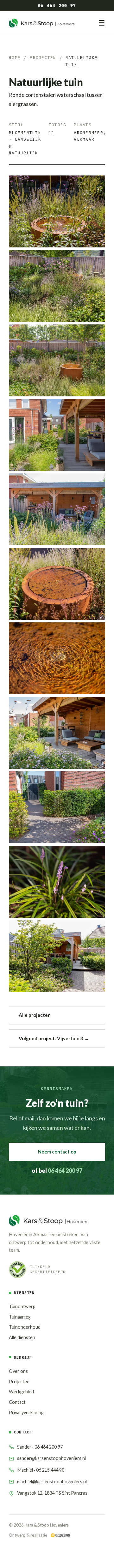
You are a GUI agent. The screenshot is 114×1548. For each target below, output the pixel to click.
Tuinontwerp (22, 1306)
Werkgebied (21, 1391)
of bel (57, 1170)
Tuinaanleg (20, 1317)
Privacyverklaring (26, 1412)
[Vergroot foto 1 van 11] (57, 211)
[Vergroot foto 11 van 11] (57, 956)
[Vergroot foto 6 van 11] (57, 584)
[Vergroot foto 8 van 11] (57, 733)
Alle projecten (35, 1015)
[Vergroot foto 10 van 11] (57, 882)
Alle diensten (22, 1337)
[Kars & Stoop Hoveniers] (41, 23)
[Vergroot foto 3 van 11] (57, 360)
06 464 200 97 (57, 5)
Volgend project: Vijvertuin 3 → (54, 1038)
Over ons (18, 1371)
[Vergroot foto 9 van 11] (57, 807)
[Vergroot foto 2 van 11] (57, 286)
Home (15, 57)
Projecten (43, 57)
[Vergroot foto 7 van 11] (57, 658)
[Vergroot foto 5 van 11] (57, 509)
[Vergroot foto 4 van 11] (57, 435)
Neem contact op (57, 1151)
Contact (17, 1402)
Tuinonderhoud (25, 1327)
